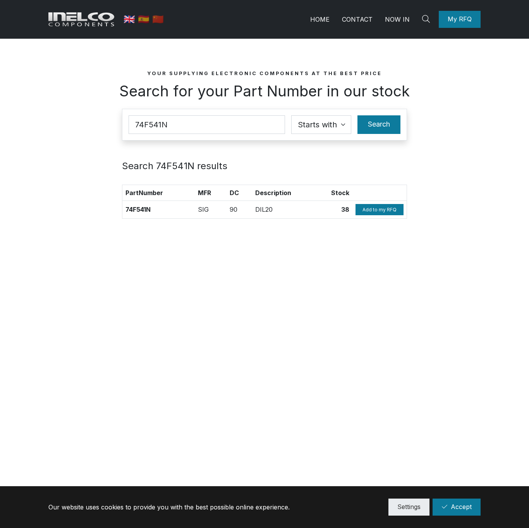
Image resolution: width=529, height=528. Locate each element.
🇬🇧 (131, 19)
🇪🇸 (145, 19)
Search (379, 124)
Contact (357, 19)
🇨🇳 (158, 19)
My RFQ (460, 19)
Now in (397, 19)
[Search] (427, 19)
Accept (461, 507)
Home (320, 19)
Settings (409, 507)
